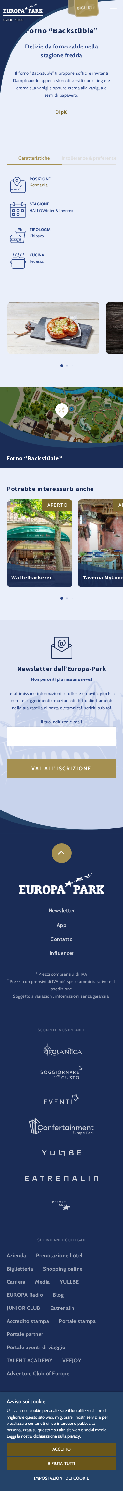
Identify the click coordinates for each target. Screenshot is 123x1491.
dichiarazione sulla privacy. (57, 1436)
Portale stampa (77, 1321)
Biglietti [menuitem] (86, 7)
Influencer (62, 953)
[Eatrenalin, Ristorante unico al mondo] (61, 1177)
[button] (53, 305)
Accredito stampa (28, 1321)
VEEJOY (71, 1360)
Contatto (61, 939)
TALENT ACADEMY (29, 1360)
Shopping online (63, 1269)
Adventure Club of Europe (38, 1373)
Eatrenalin (62, 1308)
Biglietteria (20, 1269)
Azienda (16, 1255)
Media (42, 1282)
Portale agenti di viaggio (36, 1347)
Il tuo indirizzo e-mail (61, 721)
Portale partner (25, 1334)
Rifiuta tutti (62, 1463)
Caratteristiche (34, 158)
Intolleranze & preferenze (89, 158)
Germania (39, 185)
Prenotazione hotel (59, 1255)
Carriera (16, 1282)
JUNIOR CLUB (23, 1308)
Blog (58, 1295)
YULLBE (69, 1282)
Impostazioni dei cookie (61, 1478)
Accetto (61, 1449)
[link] (62, 853)
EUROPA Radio (25, 1295)
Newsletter (62, 911)
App (62, 925)
